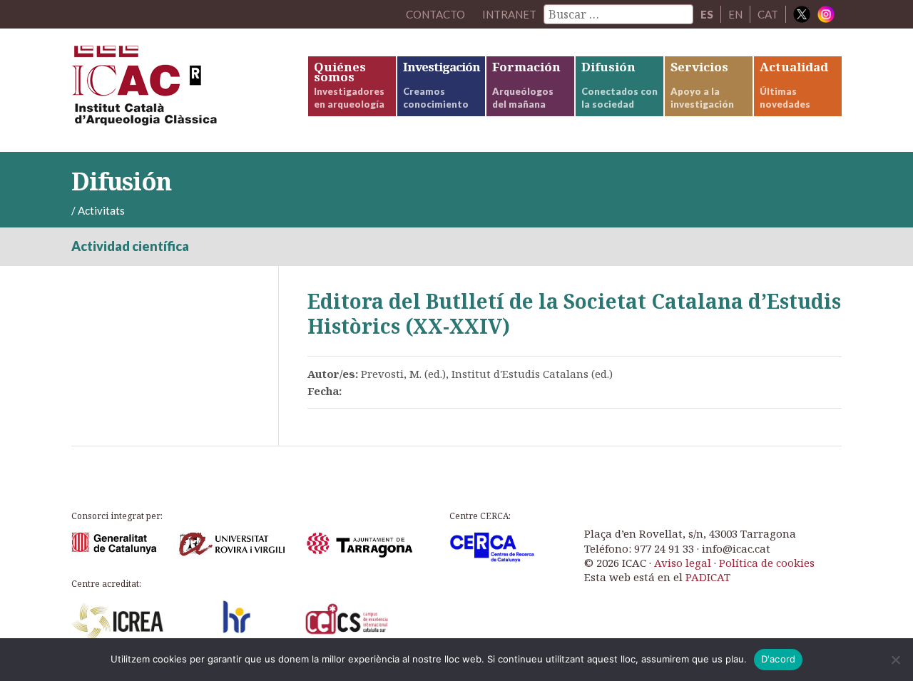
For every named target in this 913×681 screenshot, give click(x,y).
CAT (768, 14)
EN (735, 14)
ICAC (178, 90)
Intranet (509, 14)
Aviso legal (682, 562)
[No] (895, 659)
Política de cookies (767, 562)
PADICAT (707, 577)
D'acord (778, 659)
